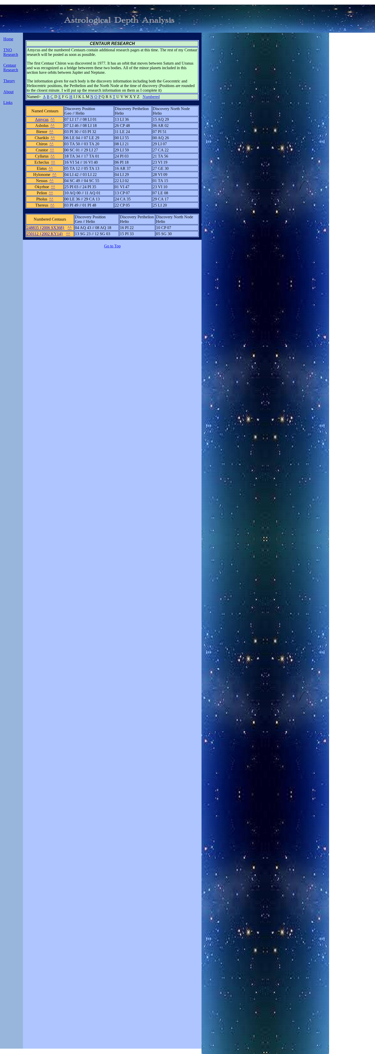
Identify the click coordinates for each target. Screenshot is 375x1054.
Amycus (41, 119)
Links (7, 102)
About (8, 92)
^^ (53, 119)
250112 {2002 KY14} (45, 234)
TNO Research (10, 52)
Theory (9, 81)
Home (8, 39)
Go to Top (112, 246)
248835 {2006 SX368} (46, 227)
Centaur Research (10, 67)
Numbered (151, 96)
